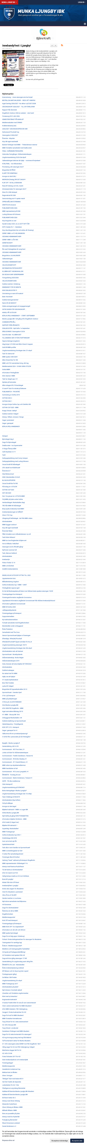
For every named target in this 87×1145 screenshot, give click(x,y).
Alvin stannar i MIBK (8, 376)
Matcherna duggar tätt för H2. (12, 1050)
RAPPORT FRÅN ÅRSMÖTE (10, 325)
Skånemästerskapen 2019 (10, 661)
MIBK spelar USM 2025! (9, 357)
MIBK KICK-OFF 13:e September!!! (13, 927)
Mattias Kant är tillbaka (9, 1072)
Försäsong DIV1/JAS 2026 (11, 116)
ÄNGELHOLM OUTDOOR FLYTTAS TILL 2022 (16, 575)
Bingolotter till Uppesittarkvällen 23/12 (14, 689)
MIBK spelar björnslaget (10, 933)
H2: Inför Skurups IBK (9, 1025)
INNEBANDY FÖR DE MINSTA (11, 287)
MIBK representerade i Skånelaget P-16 (15, 863)
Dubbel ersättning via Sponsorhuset (14, 721)
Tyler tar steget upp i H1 (10, 379)
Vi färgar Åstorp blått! (9, 448)
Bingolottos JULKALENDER (11, 255)
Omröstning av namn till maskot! (12, 293)
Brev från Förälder (8, 683)
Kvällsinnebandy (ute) (9, 126)
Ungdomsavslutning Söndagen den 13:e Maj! (17, 794)
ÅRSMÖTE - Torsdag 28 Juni (11, 775)
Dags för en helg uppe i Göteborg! (13, 936)
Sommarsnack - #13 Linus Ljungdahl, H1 (15, 771)
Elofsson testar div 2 (9, 1098)
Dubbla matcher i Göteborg (11, 284)
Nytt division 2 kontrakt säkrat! (12, 990)
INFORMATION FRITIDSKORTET (12, 268)
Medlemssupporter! (8, 917)
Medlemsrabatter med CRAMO (12, 122)
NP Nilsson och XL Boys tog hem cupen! (15, 971)
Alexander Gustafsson (9, 1104)
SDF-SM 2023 (6, 493)
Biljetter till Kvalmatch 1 (9, 825)
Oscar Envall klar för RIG (10, 483)
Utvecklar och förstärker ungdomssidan (15, 993)
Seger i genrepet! (7, 423)
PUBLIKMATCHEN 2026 (9, 208)
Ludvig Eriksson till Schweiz (11, 214)
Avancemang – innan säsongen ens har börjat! (17, 97)
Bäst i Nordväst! (7, 297)
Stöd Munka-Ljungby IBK (10, 705)
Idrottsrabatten (7, 521)
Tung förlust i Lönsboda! (10, 1028)
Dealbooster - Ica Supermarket (12, 445)
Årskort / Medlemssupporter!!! (12, 946)
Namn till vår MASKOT (9, 303)
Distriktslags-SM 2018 (9, 838)
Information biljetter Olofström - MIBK (14, 819)
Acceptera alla (77, 1141)
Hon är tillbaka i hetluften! (10, 543)
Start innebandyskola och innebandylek (15, 1060)
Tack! (4, 455)
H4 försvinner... (7, 904)
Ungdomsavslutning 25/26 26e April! (14, 157)
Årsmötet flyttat (7, 531)
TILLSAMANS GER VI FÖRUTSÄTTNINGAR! (16, 338)
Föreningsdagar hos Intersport (12, 594)
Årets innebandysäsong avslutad (13, 968)
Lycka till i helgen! (8, 686)
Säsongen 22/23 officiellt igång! (12, 547)
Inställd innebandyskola (10, 569)
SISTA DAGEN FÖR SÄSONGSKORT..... (14, 309)
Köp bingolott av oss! (9, 221)
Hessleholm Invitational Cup (11, 1069)
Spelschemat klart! (8, 844)
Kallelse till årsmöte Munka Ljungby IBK (15, 1094)
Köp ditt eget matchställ (10, 141)
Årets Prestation (7, 629)
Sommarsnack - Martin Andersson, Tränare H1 (17, 778)
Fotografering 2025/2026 (10, 278)
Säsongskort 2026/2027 (10, 135)
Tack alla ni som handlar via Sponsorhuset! (16, 847)
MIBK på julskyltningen (9, 699)
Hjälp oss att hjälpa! (8, 676)
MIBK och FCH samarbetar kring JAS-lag (15, 363)
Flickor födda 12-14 (8, 562)
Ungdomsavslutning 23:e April (12, 980)
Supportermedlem (8, 616)
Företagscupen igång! (9, 974)
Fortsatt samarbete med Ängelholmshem (15, 623)
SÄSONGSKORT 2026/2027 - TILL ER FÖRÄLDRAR (18, 107)
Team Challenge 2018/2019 (11, 797)
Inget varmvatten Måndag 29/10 (12, 711)
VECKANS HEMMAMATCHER (11, 262)
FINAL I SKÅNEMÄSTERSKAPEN (12, 151)
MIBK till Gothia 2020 (9, 607)
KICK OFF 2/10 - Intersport (10, 727)
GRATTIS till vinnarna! (9, 205)
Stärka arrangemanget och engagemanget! (16, 306)
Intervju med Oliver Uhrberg (11, 1101)
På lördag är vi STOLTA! (9, 486)
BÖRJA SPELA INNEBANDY (11, 426)
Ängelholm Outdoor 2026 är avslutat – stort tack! (18, 113)
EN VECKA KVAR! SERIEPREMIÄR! (13, 274)
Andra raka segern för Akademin (13, 889)
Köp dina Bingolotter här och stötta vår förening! (18, 230)
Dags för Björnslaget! (9, 442)
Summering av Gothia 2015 (11, 395)
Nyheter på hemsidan (9, 382)
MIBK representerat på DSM (11, 211)
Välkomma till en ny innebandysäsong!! (15, 733)
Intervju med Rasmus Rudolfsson (13, 866)
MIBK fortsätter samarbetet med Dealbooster (17, 148)
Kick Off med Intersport (10, 920)
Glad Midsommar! (8, 474)
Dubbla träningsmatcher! (10, 300)
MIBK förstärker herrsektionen (12, 1018)
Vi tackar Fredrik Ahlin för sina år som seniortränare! (19, 1003)
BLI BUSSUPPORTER (8, 480)
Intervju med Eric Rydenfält (10, 1117)
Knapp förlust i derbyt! (9, 410)
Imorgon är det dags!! (9, 806)
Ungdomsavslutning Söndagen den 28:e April (17, 648)
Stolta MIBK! (6, 369)
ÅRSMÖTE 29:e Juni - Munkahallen (13, 965)
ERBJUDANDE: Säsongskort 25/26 (13, 331)
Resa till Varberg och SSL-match (12, 186)
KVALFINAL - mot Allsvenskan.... (12, 164)
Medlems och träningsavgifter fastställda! (16, 949)
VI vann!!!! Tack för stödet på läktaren (14, 388)
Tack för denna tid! (8, 353)
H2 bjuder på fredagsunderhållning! (13, 952)
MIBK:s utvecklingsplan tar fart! (12, 851)
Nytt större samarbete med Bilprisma (14, 901)
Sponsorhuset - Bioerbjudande (12, 654)
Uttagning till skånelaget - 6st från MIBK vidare (17, 518)
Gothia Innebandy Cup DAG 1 (11, 835)
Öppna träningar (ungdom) (11, 341)
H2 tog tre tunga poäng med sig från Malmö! (16, 1037)
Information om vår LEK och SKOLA (13, 930)
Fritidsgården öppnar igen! (11, 588)
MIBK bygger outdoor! (9, 524)
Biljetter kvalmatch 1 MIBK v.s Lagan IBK (15, 809)
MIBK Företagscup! (8, 832)
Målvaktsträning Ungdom (10, 581)
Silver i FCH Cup (7, 515)
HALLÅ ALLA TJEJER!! (9, 895)
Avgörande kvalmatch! (9, 999)
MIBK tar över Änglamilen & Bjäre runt (14, 540)
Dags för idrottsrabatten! (10, 908)
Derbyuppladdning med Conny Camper (15, 458)
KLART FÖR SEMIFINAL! (10, 173)
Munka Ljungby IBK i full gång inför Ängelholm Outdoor (20, 319)
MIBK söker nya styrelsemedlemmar (14, 765)
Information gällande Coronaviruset (13, 604)
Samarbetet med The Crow (11, 632)
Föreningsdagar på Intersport (11, 613)
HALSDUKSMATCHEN (9, 281)
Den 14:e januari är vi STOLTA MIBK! (13, 496)
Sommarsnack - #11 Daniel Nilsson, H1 (15, 762)
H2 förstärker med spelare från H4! (13, 955)
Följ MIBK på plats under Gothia (12, 499)
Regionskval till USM (9, 195)
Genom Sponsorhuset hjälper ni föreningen (16, 635)
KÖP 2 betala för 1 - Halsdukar (12, 227)
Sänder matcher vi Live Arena (11, 898)
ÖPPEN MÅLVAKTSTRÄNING (11, 202)
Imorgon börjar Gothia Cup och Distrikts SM (16, 404)
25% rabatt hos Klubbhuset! (11, 467)
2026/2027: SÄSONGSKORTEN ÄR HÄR (15, 129)
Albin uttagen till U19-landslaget (12, 385)
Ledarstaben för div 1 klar (10, 1085)
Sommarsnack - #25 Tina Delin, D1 (13, 749)
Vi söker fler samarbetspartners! (12, 854)
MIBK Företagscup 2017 (10, 984)
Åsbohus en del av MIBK (10, 911)
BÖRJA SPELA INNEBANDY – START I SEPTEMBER (18, 315)
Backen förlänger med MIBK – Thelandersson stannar (19, 145)
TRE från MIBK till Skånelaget (12, 505)
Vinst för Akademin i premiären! (12, 892)
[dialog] (43, 1136)
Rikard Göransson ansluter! (11, 1123)
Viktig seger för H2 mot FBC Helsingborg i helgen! (18, 1047)
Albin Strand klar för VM (10, 360)
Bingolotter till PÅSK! (9, 170)
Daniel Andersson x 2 (9, 1126)
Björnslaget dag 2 (8, 439)
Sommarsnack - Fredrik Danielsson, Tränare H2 (17, 756)
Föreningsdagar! (7, 1063)
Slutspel (5, 436)
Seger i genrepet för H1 (9, 730)
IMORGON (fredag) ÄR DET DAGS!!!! (13, 179)
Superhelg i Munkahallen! (10, 828)
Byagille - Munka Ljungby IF (11, 743)
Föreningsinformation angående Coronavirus (16, 597)
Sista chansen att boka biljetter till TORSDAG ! (17, 664)
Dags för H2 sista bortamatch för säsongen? (17, 1034)
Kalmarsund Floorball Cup (10, 132)
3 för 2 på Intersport (8, 695)
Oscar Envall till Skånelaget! (11, 464)
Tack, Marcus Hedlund (9, 553)
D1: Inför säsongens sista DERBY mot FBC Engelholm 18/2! (21, 1044)
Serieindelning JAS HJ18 (10, 746)
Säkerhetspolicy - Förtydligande (12, 724)
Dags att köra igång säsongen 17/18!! (14, 958)
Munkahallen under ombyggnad (12, 626)
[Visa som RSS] (62, 45)
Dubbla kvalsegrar (8, 670)
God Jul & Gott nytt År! (9, 841)
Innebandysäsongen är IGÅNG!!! (12, 512)
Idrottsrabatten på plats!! (10, 987)
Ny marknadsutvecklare (10, 619)
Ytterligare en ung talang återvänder (13, 1088)
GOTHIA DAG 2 (7, 398)
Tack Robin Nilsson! (8, 537)
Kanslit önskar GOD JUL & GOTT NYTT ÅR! (16, 224)
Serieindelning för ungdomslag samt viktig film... (18, 961)
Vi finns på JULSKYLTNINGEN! (12, 702)
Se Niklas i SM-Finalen (9, 977)
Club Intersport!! (7, 784)
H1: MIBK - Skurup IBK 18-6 (11, 714)
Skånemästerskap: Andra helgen (13, 657)
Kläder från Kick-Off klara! (10, 882)
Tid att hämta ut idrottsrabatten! (12, 870)
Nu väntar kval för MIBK (9, 673)
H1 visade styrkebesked (10, 680)
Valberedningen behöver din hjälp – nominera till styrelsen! (21, 160)
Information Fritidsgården (10, 372)
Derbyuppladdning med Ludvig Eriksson (15, 461)
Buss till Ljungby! (7, 879)
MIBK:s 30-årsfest (8, 566)
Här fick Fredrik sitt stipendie (11, 1082)
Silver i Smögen (7, 1075)
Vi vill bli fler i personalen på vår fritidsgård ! (16, 737)
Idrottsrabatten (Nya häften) (11, 800)
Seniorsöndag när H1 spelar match (13, 198)
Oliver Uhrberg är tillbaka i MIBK (12, 1107)
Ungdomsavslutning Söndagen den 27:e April (17, 350)
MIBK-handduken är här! (10, 768)
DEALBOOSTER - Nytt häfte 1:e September (16, 328)
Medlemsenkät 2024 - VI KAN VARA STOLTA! (16, 366)
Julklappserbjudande (9, 610)
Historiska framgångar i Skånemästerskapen (16, 154)
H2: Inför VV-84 (7, 1053)
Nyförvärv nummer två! (9, 550)
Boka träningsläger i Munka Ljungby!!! (14, 790)
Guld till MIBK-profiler (9, 347)
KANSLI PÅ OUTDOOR (9, 312)
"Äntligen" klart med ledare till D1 (12, 1079)
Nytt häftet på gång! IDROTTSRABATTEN (15, 816)
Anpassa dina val (8, 1140)
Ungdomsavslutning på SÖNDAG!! (13, 787)
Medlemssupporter (8, 1066)
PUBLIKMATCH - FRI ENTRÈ (11, 391)
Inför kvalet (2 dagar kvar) (10, 822)
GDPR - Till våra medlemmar (11, 781)
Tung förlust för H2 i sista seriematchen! (15, 1022)
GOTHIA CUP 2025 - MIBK (10, 407)
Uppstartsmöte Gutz (9, 578)
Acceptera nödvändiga (60, 1141)
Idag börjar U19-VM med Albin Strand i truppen (17, 344)
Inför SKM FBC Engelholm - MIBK (12, 708)
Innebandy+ (6, 559)
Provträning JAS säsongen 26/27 (13, 167)
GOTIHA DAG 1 (7, 401)
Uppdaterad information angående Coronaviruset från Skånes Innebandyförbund (28, 600)
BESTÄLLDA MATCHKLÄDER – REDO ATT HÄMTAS (18, 100)
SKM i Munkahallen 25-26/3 (11, 477)
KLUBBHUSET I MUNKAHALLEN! (12, 271)
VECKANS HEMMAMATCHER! (11, 236)
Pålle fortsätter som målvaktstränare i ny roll (16, 534)
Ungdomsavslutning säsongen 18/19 (14, 645)
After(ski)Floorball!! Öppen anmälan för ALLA (17, 642)
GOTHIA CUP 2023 (8, 490)
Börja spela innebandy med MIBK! (13, 509)
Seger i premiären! (8, 420)
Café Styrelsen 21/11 (9, 452)
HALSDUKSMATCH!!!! (9, 265)
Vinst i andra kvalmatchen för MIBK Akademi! (16, 1006)
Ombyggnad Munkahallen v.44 (12, 718)
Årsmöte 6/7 (6, 471)
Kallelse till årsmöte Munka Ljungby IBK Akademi (18, 1091)
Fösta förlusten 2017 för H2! (11, 1056)
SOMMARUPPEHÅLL (9, 322)
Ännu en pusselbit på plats (11, 1113)
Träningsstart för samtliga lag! (12, 942)
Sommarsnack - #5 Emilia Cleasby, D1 (14, 759)
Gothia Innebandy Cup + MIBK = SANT (14, 585)
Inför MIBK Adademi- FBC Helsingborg (14, 1009)
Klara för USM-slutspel (9, 192)
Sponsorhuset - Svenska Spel (12, 692)
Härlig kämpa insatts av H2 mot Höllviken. (15, 876)
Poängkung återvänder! (9, 1120)
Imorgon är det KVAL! (9, 176)
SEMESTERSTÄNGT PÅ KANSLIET (13, 119)
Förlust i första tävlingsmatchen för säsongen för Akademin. (22, 939)
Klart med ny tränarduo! (9, 996)
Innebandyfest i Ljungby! (16, 45)
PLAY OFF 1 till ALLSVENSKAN (12, 183)
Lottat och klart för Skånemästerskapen (15, 752)
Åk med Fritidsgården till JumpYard (13, 249)
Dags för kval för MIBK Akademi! (13, 1015)
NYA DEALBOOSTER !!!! (9, 290)
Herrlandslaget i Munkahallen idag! (13, 502)
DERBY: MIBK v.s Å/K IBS (10, 240)
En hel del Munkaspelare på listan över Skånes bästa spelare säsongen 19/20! (27, 591)
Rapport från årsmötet (9, 110)
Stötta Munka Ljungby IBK (10, 813)
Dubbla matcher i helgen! (10, 414)
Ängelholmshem (7, 914)
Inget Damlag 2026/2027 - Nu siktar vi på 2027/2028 (19, 103)
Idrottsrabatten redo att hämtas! (12, 651)
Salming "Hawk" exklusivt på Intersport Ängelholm (18, 860)
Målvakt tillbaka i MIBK (9, 1110)
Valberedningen (7, 259)
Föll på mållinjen (7, 803)
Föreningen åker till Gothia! (11, 857)
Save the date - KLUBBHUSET (11, 334)
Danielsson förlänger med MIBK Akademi (15, 1031)
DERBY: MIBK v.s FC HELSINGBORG (13, 233)
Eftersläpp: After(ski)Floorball (12, 638)
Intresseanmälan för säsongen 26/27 (14, 189)
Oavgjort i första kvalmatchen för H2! (14, 1012)
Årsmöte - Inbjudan (8, 138)
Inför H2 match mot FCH (10, 873)
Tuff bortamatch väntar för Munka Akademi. (16, 1041)
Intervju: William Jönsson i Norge (13, 417)
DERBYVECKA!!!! (7, 243)
